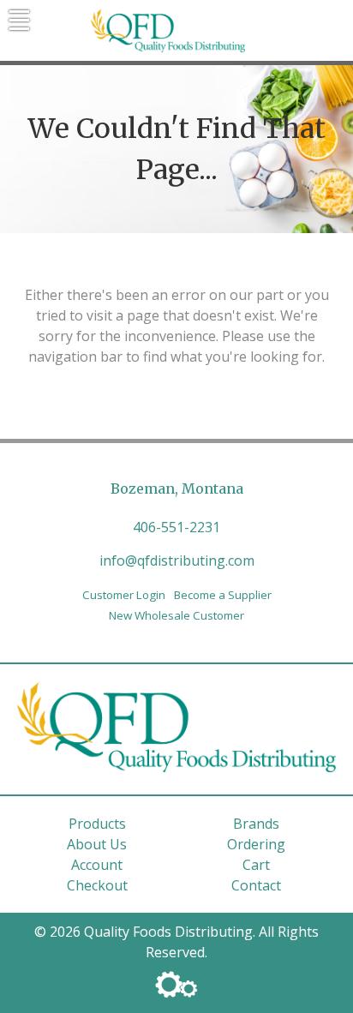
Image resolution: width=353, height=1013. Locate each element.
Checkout (97, 885)
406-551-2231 (176, 527)
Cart (256, 864)
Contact (256, 885)
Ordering (256, 844)
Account (97, 864)
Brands (256, 823)
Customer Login (123, 594)
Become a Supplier (223, 594)
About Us (97, 844)
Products (97, 823)
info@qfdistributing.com (176, 560)
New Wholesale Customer (176, 615)
